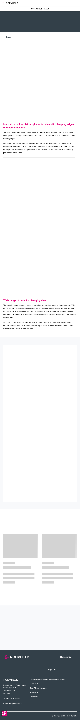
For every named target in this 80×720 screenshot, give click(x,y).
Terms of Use (34, 683)
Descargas (68, 642)
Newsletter (33, 697)
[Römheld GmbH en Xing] (70, 669)
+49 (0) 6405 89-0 (12, 698)
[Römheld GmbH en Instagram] (75, 669)
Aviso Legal (34, 692)
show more (40, 592)
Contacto (69, 635)
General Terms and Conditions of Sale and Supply (48, 679)
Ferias (8, 36)
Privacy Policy (51, 467)
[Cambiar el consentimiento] (4, 713)
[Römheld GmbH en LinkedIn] (66, 669)
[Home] (10, 3)
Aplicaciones (66, 620)
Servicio (70, 627)
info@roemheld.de (15, 703)
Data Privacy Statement (38, 688)
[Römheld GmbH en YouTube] (61, 669)
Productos (68, 613)
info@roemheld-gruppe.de (29, 467)
